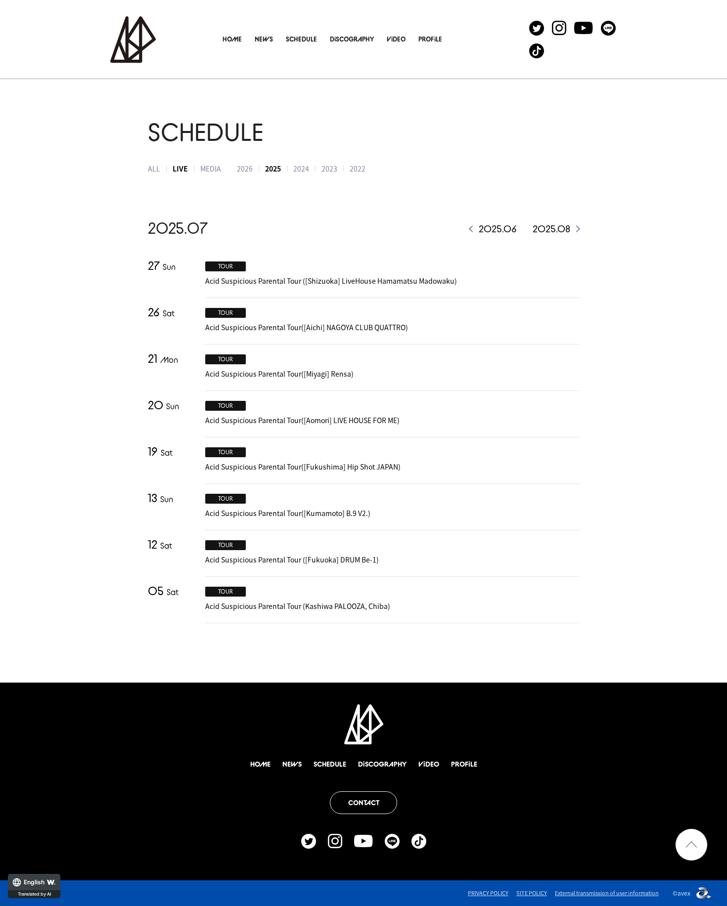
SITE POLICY (531, 893)
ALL (154, 168)
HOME (232, 39)
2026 (245, 168)
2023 (329, 168)
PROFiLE (430, 39)
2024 (301, 168)
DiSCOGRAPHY (352, 39)
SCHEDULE (301, 39)
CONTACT (363, 802)
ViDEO (396, 39)
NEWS (264, 39)
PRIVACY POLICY (488, 893)
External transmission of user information (607, 893)
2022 (357, 168)
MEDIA (210, 168)
